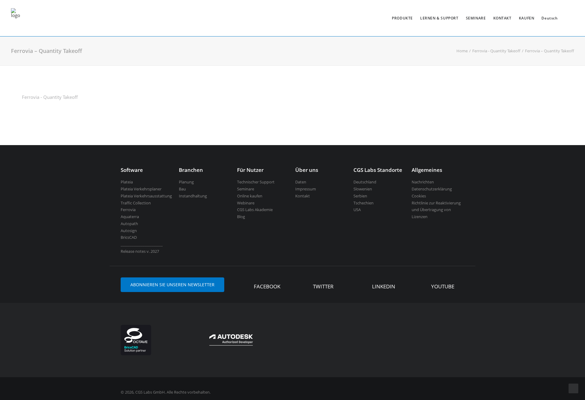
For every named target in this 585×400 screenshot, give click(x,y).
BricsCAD (129, 237)
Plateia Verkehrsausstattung (146, 196)
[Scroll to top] (573, 388)
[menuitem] (402, 18)
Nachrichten (423, 182)
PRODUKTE (402, 18)
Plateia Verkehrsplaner (141, 189)
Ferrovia (128, 209)
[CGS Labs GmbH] (15, 18)
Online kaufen (249, 196)
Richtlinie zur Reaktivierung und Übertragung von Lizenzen (436, 210)
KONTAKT (502, 18)
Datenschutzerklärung (432, 189)
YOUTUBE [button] (442, 286)
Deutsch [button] (549, 18)
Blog (241, 216)
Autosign (129, 230)
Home (462, 51)
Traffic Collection (136, 203)
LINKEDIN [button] (383, 286)
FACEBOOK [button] (267, 286)
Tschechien (363, 203)
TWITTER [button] (323, 286)
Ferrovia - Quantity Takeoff (496, 51)
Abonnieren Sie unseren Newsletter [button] (172, 284)
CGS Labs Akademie (255, 209)
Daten (300, 182)
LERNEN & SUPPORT (439, 18)
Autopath (129, 223)
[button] (245, 287)
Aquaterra (130, 216)
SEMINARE (476, 18)
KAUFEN (526, 18)
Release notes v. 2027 (140, 251)
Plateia (127, 182)
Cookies (419, 196)
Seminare (245, 189)
